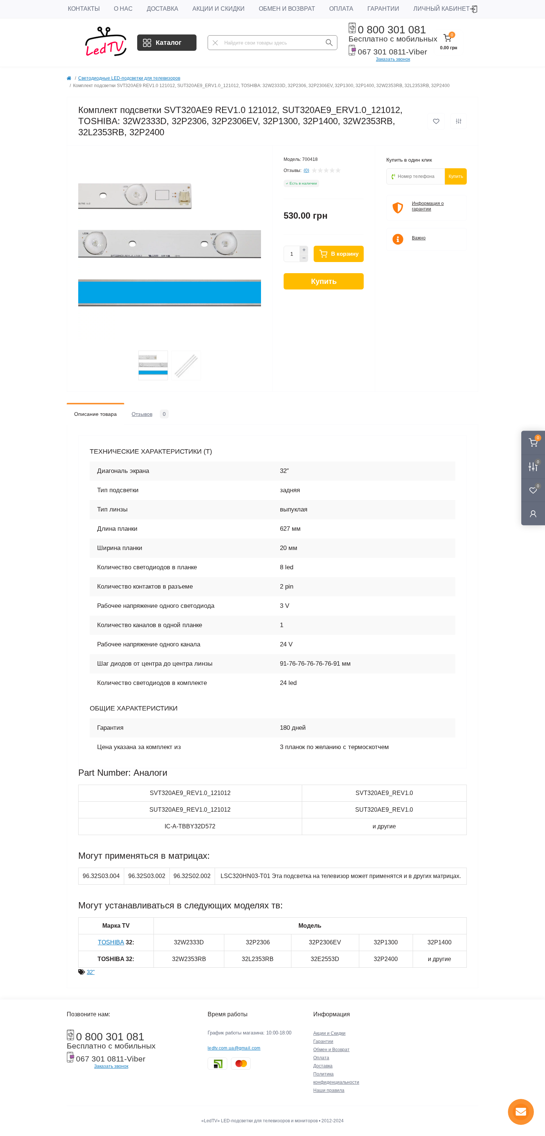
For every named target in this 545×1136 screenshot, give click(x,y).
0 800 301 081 (392, 29)
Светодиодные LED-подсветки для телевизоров (129, 78)
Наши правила (328, 1090)
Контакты (84, 9)
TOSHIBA (111, 942)
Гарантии (383, 9)
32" (91, 972)
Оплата (341, 9)
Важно (419, 238)
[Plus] (304, 250)
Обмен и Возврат (287, 9)
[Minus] (304, 258)
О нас (123, 9)
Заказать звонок (393, 59)
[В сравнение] (458, 121)
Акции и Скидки (218, 9)
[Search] (329, 42)
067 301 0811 (382, 52)
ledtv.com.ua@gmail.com (234, 1048)
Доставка (162, 9)
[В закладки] (436, 121)
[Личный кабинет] (533, 513)
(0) (306, 170)
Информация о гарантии (428, 206)
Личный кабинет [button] (441, 9)
